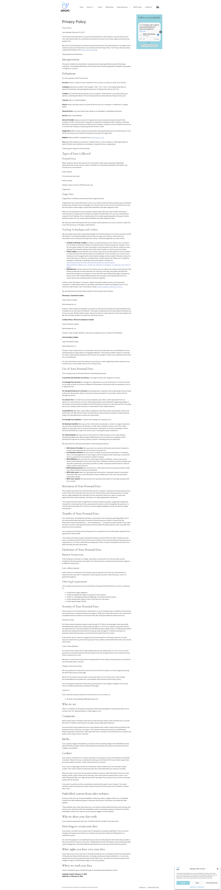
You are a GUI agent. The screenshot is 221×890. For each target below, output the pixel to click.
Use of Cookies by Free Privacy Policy (109, 287)
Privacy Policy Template (89, 50)
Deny (197, 883)
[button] (217, 869)
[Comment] (143, 39)
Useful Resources (122, 7)
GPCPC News (137, 7)
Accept (183, 883)
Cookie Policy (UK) (153, 887)
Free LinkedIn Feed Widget (150, 45)
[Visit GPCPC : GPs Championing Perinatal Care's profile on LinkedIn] (141, 34)
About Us (89, 7)
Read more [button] (143, 31)
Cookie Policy (193, 887)
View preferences (211, 883)
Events (100, 7)
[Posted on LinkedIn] (158, 35)
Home (81, 7)
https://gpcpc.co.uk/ (97, 138)
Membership (109, 7)
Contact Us (148, 7)
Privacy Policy (200, 887)
